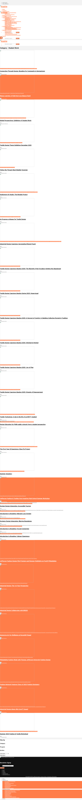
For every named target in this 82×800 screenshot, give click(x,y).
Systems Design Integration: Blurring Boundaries (16, 521)
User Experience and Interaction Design (13, 35)
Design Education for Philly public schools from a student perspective (23, 424)
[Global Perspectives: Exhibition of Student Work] (17, 117)
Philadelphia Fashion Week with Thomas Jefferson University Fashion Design (25, 660)
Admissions (4, 2)
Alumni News (2, 706)
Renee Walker (4, 74)
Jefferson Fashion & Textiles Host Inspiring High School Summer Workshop (25, 498)
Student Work (13, 68)
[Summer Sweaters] (17, 470)
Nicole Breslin (4, 501)
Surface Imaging (8, 31)
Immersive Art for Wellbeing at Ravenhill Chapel (15, 635)
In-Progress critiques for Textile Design (13, 219)
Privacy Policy (43, 776)
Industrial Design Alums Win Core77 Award (14, 709)
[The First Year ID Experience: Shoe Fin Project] (17, 445)
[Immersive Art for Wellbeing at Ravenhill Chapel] (17, 631)
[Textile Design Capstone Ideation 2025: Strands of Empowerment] (17, 388)
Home (3, 769)
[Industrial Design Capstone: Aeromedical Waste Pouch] (17, 240)
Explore (4, 36)
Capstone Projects (3, 241)
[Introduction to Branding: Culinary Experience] (21, 532)
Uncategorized (13, 421)
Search (17, 32)
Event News (2, 118)
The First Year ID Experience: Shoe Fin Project (15, 449)
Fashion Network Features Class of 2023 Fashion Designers (19, 684)
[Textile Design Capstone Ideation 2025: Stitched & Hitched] (17, 339)
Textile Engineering (8, 33)
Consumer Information (52, 776)
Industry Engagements (29, 241)
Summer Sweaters (6, 474)
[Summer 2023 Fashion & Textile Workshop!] (17, 730)
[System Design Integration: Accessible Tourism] (18, 502)
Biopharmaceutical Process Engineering (13, 21)
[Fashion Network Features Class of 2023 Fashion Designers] (17, 681)
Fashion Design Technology (10, 28)
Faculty (3, 771)
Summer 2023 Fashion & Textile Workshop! (14, 734)
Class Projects (3, 68)
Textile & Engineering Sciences (11, 34)
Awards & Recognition (4, 682)
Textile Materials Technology (26, 414)
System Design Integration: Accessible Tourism (15, 506)
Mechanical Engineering (9, 14)
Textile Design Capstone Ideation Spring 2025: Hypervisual (19, 293)
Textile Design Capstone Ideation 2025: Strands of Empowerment (21, 392)
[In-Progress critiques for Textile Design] (17, 215)
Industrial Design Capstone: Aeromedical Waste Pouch (18, 244)
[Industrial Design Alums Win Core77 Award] (17, 705)
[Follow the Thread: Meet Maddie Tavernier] (17, 166)
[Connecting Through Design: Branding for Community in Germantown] (17, 67)
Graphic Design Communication (22, 68)
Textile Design (8, 24)
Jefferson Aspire (36, 776)
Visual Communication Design (11, 16)
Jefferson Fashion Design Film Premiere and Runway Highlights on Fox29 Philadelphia (28, 561)
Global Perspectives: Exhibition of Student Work (15, 120)
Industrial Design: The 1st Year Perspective (14, 586)
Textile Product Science (9, 25)
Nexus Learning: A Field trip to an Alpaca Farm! (15, 96)
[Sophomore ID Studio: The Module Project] (17, 191)
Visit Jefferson (5, 3)
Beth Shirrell (3, 509)
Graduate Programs (6, 26)
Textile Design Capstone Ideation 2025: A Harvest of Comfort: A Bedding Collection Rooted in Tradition (34, 318)
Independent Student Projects (8, 657)
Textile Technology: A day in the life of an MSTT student (18, 417)
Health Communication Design (11, 29)
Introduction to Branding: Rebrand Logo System (15, 514)
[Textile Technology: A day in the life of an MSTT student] (17, 413)
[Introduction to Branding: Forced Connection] (23, 525)
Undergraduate (5, 17)
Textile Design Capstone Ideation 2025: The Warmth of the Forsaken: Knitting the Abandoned (30, 269)
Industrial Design (8, 23)
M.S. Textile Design (11, 93)
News (3, 9)
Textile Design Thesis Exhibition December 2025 (15, 145)
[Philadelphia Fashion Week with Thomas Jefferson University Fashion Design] (17, 656)
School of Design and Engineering (24, 731)
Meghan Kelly (4, 148)
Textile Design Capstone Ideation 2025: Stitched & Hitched (19, 343)
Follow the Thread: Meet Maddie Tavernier (14, 170)
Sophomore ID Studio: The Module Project (13, 194)
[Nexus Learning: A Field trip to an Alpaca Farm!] (17, 92)
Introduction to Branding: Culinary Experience (14, 536)
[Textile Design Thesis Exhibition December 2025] (17, 141)
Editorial (29, 68)
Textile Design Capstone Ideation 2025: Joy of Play (16, 367)
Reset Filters (2, 755)
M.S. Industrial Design (30, 192)
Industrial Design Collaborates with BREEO (14, 610)
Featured (33, 68)
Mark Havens (4, 197)
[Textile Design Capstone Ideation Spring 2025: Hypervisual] (17, 289)
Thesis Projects (12, 142)
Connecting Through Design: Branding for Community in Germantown (22, 71)
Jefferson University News (17, 632)
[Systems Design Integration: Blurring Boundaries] (10, 517)
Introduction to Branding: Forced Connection (14, 529)
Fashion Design (8, 15)
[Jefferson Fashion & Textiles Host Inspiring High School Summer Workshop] (17, 495)
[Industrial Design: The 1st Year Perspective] (16, 582)
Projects (4, 10)
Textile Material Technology (16, 414)
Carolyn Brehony (4, 123)
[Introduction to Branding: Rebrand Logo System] (31, 510)
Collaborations (8, 68)
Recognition (23, 118)
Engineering (7, 19)
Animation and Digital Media (10, 12)
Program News (17, 558)
